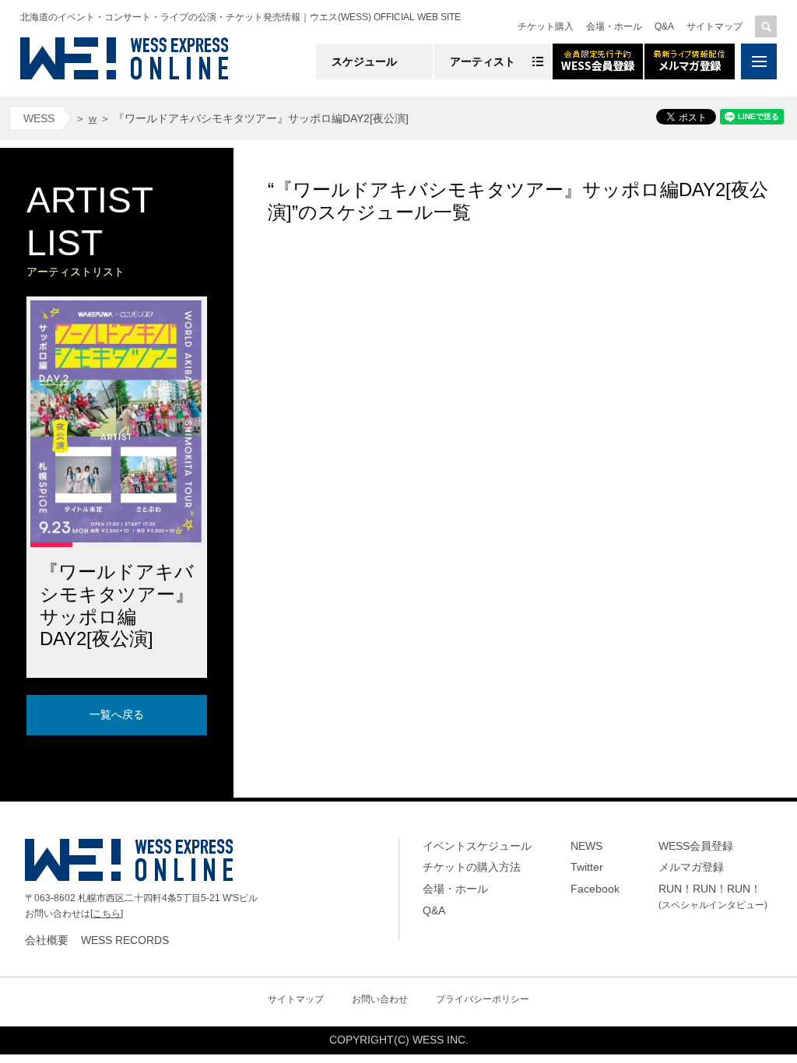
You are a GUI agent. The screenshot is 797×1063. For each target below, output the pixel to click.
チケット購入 (546, 26)
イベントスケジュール (477, 846)
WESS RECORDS (125, 940)
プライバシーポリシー (482, 999)
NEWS (586, 846)
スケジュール (364, 61)
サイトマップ (714, 26)
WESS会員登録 (695, 846)
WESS (38, 118)
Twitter (587, 867)
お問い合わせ (380, 999)
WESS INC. (441, 1039)
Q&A (664, 26)
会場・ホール (614, 26)
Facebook (595, 888)
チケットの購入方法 (472, 867)
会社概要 (46, 940)
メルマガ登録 (691, 867)
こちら (107, 913)
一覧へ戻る (117, 714)
